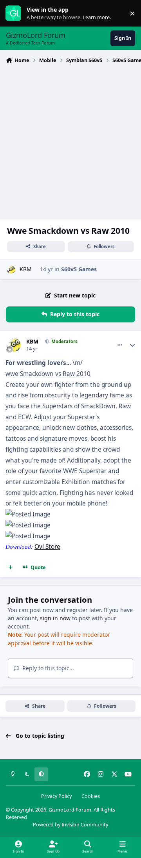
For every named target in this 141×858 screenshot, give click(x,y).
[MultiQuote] (10, 567)
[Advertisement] (70, 140)
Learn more (15, 13)
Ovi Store (47, 547)
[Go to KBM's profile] (11, 269)
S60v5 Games (79, 269)
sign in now (55, 618)
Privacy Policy (56, 796)
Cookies (90, 796)
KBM (26, 269)
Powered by (70, 824)
